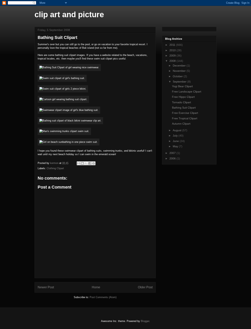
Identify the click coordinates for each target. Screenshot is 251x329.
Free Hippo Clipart (183, 96)
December (179, 65)
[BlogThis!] (82, 163)
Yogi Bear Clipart (182, 86)
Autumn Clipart (181, 123)
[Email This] (79, 163)
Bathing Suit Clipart (184, 107)
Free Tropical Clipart (184, 118)
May (176, 146)
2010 (172, 50)
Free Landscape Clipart (186, 91)
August (177, 130)
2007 (172, 153)
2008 (172, 60)
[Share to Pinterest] (93, 163)
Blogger (145, 321)
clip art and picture (69, 14)
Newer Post (46, 287)
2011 (172, 44)
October (178, 76)
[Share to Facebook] (90, 163)
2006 (172, 158)
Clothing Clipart (55, 168)
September (180, 81)
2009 (172, 55)
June (176, 141)
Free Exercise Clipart (185, 112)
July (175, 135)
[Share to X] (86, 163)
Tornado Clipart (181, 102)
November (179, 70)
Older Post (145, 287)
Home (96, 287)
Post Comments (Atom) (103, 297)
